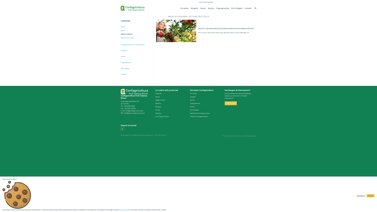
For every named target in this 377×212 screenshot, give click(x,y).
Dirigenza (124, 50)
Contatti (123, 74)
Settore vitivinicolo (127, 38)
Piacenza (158, 93)
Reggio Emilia (160, 100)
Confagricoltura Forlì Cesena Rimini (133, 44)
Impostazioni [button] (361, 196)
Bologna (158, 107)
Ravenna (158, 113)
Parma (157, 97)
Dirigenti (193, 97)
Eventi (123, 27)
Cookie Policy (237, 136)
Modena (158, 103)
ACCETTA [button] (370, 196)
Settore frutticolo (126, 34)
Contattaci (231, 103)
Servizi (123, 56)
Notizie (192, 107)
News (123, 30)
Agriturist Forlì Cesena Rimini (200, 113)
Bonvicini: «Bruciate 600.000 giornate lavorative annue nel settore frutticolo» (226, 28)
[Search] (255, 8)
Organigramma (126, 62)
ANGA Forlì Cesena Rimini (199, 116)
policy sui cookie (124, 210)
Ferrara (157, 110)
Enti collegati (125, 68)
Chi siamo (193, 93)
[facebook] (123, 129)
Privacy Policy (227, 136)
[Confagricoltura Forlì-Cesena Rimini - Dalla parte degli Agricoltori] (132, 8)
